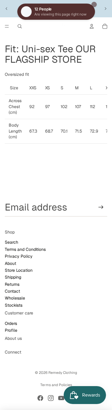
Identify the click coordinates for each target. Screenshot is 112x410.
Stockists (13, 305)
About (10, 263)
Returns (12, 284)
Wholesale (15, 298)
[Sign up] (101, 207)
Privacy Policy (19, 256)
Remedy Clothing (62, 372)
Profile (11, 330)
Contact (12, 291)
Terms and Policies (56, 385)
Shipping (13, 277)
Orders (11, 323)
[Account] (91, 26)
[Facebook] (40, 398)
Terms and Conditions (25, 249)
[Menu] (7, 26)
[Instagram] (50, 398)
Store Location (19, 270)
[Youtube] (61, 398)
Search (11, 242)
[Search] (19, 26)
